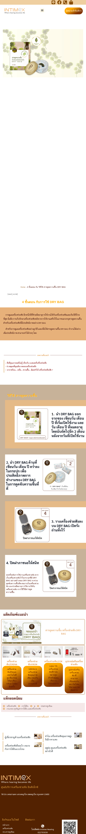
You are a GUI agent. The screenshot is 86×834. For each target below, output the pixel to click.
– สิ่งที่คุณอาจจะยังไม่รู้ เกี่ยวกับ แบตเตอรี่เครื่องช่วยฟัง (26, 363)
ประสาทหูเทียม (8, 832)
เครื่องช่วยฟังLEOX (53, 661)
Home (22, 287)
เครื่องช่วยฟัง (8, 828)
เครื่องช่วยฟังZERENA (11, 663)
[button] (42, 10)
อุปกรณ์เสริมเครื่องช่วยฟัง (74, 663)
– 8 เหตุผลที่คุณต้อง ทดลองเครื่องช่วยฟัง (20, 366)
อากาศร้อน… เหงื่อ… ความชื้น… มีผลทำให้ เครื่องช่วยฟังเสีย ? (30, 370)
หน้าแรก (6, 825)
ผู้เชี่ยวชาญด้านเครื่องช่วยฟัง (17, 737)
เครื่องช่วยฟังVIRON (33, 663)
